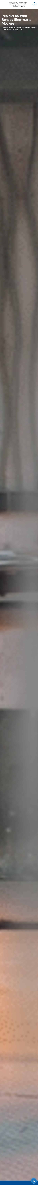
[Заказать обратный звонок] (34, 1181)
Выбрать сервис (19, 6)
